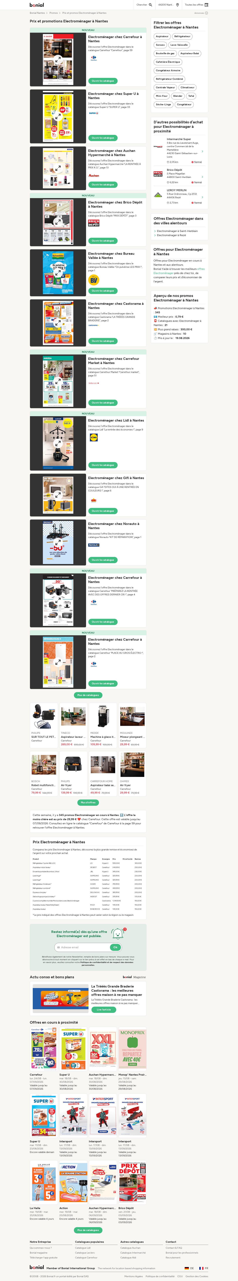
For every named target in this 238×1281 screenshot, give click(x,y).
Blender (177, 96)
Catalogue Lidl (82, 1247)
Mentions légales (133, 1276)
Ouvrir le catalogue (103, 80)
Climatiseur (187, 87)
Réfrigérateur (182, 36)
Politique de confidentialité (160, 1276)
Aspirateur (162, 36)
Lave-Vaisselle (179, 44)
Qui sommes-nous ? (41, 1247)
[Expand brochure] (58, 59)
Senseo (160, 44)
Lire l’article (104, 1009)
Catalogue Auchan (130, 1247)
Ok (115, 947)
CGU (180, 1276)
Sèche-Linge (163, 104)
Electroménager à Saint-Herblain (177, 231)
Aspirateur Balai (190, 53)
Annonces (199, 13)
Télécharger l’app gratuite (43, 1257)
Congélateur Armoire (168, 70)
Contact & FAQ (174, 1247)
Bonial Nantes (37, 13)
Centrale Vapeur (165, 87)
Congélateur (184, 104)
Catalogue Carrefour (86, 1257)
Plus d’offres (88, 802)
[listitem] (44, 725)
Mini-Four (161, 96)
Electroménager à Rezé (171, 235)
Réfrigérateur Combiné (169, 78)
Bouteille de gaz (165, 53)
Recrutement (173, 1257)
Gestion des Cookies (197, 1276)
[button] (88, 57)
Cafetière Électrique (168, 61)
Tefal (191, 96)
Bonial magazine (38, 1252)
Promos (53, 13)
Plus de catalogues (88, 695)
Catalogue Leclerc (85, 1252)
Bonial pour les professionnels (182, 1252)
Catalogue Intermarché (133, 1252)
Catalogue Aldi (128, 1257)
